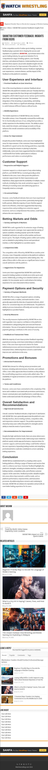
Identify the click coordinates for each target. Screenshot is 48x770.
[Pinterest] (24, 764)
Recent (4, 655)
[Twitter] (21, 764)
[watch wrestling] (24, 5)
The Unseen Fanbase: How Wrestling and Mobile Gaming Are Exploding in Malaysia (22, 634)
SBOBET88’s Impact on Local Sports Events (32, 534)
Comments (21, 655)
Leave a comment (10, 44)
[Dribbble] (26, 764)
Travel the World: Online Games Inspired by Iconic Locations (16, 529)
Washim (6, 43)
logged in (24, 650)
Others (9, 28)
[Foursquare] (28, 764)
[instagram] (31, 764)
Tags (29, 655)
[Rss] (17, 764)
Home (4, 28)
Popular (12, 655)
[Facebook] (19, 764)
